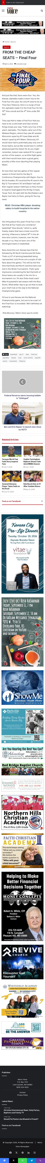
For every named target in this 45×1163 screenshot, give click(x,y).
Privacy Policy (22, 1095)
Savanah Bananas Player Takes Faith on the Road (11, 486)
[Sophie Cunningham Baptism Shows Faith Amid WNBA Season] (33, 451)
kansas (13, 358)
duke (27, 354)
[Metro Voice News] (12, 10)
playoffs (37, 358)
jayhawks (6, 358)
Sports (13, 42)
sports (5, 361)
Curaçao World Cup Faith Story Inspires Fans (10, 461)
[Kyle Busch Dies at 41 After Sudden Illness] (33, 476)
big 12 (21, 354)
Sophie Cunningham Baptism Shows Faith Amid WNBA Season (32, 461)
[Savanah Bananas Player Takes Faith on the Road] (12, 476)
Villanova (22, 361)
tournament (13, 361)
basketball (13, 354)
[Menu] (3, 11)
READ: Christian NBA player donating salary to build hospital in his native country (22, 208)
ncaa (19, 358)
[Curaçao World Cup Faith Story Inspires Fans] (12, 451)
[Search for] (42, 11)
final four (34, 354)
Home (6, 42)
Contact (23, 1092)
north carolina (28, 358)
